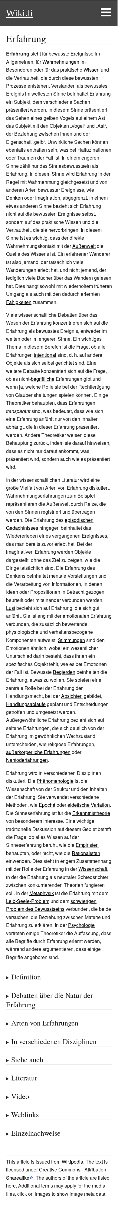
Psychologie (81, 924)
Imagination (47, 197)
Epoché (47, 804)
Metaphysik (41, 893)
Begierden (64, 671)
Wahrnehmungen (60, 61)
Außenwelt (84, 245)
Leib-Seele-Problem (27, 900)
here (11, 1185)
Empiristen (87, 844)
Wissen (92, 69)
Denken (14, 197)
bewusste (59, 53)
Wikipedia (72, 1161)
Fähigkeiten (18, 302)
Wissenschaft (92, 868)
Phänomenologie (55, 780)
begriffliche (42, 378)
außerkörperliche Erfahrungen (38, 752)
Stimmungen (71, 640)
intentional (45, 354)
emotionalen (76, 615)
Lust (10, 607)
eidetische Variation (88, 804)
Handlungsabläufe (26, 704)
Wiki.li (19, 13)
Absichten (72, 695)
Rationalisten (86, 853)
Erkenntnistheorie (91, 812)
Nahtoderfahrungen (27, 759)
